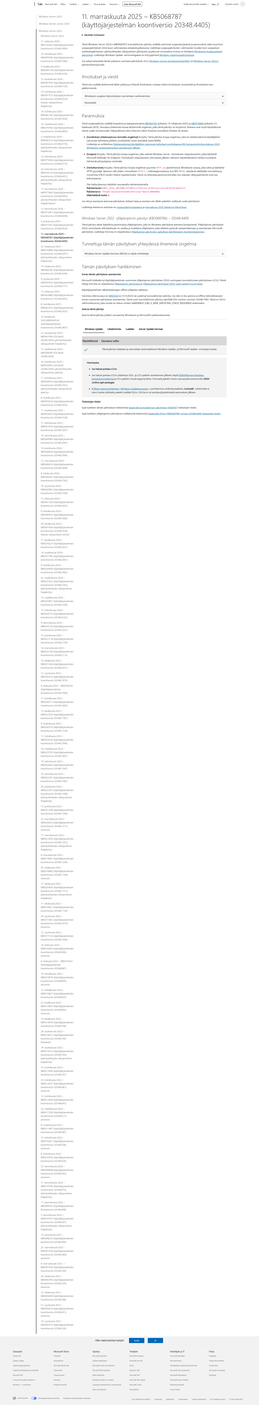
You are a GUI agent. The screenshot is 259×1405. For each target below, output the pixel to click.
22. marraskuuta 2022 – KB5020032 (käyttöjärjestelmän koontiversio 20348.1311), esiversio (57, 824)
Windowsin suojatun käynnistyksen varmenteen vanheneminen (117, 96)
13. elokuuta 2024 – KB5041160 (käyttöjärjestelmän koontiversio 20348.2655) (57, 502)
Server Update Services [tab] (151, 328)
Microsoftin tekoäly (136, 1356)
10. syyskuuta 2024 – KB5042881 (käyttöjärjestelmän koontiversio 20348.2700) (57, 489)
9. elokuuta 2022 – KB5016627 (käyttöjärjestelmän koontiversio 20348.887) (57, 964)
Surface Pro (17, 1356)
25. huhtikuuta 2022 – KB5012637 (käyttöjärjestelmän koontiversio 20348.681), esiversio (57, 1085)
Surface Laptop (18, 1361)
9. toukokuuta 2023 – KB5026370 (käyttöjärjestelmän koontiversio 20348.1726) (57, 727)
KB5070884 (197, 123)
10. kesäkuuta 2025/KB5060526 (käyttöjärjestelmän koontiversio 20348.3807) (54, 322)
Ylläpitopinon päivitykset (127, 283)
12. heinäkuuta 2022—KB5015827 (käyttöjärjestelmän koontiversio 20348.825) (57, 993)
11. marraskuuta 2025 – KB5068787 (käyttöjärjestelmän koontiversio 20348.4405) (57, 237)
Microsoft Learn (176, 1361)
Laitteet (85, 4)
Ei (155, 1340)
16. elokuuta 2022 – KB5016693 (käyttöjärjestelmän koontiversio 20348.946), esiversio (57, 950)
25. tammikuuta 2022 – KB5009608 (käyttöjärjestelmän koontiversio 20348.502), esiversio (57, 1172)
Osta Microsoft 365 (132, 4)
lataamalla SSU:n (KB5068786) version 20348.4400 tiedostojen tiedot (184, 413)
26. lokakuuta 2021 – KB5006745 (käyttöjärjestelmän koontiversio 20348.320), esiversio (57, 1281)
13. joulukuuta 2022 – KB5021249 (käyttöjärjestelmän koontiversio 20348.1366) (57, 810)
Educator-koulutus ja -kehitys (103, 1380)
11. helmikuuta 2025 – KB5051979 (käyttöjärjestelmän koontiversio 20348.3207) (57, 426)
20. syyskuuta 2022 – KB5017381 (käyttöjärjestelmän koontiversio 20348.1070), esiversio (57, 921)
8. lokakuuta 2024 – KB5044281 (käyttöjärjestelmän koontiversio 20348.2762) (57, 477)
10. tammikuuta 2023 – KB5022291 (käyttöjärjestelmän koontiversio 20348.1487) (57, 777)
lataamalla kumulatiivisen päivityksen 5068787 (153, 407)
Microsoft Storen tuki (61, 1365)
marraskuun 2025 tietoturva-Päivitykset (165, 207)
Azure (132, 1365)
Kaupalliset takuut (60, 1385)
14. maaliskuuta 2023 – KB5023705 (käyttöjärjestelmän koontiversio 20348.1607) (57, 752)
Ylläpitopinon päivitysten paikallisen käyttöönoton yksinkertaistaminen (167, 231)
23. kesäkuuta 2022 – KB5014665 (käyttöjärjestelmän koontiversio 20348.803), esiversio (57, 1008)
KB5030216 (115, 295)
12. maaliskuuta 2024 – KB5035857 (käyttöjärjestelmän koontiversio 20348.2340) (57, 601)
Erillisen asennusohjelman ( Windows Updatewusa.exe (120, 388)
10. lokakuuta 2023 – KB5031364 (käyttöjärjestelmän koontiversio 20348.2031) (57, 664)
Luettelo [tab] (130, 328)
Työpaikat (212, 1356)
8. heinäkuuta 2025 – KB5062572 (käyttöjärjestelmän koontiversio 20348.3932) (57, 307)
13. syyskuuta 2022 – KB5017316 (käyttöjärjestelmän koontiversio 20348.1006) (57, 936)
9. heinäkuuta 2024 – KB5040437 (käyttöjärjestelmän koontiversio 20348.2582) (57, 514)
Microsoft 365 (51, 4)
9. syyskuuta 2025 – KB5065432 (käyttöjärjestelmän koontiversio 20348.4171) (57, 282)
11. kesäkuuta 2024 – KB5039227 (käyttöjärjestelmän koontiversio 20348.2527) (57, 543)
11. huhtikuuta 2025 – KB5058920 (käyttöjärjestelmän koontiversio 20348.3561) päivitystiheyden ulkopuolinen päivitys (57, 385)
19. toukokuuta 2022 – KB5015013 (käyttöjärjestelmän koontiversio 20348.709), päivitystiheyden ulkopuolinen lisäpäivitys (57, 1054)
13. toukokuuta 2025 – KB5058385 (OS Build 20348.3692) (52, 352)
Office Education (98, 1375)
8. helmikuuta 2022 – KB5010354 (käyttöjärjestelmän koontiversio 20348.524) (57, 1157)
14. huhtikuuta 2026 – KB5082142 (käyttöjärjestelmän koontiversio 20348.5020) (57, 115)
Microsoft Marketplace (178, 1375)
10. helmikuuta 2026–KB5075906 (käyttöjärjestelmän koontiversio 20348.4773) (57, 160)
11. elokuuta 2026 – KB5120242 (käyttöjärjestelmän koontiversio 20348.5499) (57, 45)
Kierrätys (57, 1380)
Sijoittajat (212, 1375)
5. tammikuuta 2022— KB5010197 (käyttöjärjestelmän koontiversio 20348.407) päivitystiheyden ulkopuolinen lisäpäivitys (57, 1222)
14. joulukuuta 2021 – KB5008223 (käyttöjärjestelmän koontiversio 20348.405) (57, 1238)
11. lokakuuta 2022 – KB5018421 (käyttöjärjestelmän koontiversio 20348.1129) (57, 907)
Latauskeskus (58, 1361)
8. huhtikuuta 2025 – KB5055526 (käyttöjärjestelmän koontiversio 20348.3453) (57, 401)
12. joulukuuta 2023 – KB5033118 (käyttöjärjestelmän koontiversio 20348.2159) (57, 639)
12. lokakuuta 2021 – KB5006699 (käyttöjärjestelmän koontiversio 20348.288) (57, 1296)
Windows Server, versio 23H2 (54, 23)
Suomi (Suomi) (22, 1398)
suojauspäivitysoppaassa (129, 207)
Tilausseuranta (59, 1375)
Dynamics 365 (135, 1370)
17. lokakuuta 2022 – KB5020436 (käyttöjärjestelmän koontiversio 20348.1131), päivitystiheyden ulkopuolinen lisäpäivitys (57, 891)
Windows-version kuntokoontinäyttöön (169, 61)
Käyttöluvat (170, 1399)
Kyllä (136, 1340)
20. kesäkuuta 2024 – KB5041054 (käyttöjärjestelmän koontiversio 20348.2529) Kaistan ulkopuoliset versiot (57, 529)
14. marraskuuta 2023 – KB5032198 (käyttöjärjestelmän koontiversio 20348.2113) (57, 651)
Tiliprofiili (57, 1356)
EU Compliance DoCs (218, 1399)
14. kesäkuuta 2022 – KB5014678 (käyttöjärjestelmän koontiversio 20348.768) (57, 1022)
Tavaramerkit (183, 1399)
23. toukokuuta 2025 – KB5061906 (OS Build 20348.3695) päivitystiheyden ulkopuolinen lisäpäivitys (56, 338)
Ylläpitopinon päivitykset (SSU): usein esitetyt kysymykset (172, 283)
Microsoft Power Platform (179, 1380)
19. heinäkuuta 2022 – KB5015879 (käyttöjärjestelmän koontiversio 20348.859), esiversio (57, 979)
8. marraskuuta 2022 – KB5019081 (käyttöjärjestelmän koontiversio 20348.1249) (57, 858)
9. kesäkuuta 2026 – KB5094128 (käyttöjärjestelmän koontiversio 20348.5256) (57, 70)
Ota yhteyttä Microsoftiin (141, 1399)
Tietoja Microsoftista (216, 1361)
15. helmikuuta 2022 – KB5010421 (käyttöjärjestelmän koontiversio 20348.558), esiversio (57, 1143)
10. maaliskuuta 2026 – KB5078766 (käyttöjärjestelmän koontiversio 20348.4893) (57, 127)
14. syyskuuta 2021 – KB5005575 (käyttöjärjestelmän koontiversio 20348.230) (57, 1324)
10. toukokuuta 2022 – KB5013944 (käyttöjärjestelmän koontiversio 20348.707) (57, 1071)
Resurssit (113, 4)
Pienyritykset (134, 1389)
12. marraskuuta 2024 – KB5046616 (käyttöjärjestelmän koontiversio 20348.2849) (57, 464)
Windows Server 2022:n (206, 61)
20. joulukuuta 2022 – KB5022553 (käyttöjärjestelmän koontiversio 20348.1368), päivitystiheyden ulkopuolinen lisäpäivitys (57, 793)
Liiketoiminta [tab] (114, 328)
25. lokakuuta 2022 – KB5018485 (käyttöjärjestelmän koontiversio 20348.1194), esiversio (57, 873)
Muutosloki (90, 102)
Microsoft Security (136, 1361)
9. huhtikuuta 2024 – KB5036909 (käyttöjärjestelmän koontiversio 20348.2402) (57, 568)
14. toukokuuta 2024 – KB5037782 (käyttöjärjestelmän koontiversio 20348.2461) (57, 556)
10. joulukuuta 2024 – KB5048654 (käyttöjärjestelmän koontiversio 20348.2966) (57, 451)
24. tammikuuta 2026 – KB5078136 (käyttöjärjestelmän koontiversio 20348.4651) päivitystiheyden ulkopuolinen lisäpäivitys (57, 176)
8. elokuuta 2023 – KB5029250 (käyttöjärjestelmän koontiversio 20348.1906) (57, 689)
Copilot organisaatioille (21, 1365)
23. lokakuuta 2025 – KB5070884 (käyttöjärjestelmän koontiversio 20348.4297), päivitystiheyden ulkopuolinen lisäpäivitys (57, 253)
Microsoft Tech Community (180, 1370)
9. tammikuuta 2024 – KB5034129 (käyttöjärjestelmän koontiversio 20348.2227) (57, 626)
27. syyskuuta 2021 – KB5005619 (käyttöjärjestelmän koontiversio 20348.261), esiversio (57, 1310)
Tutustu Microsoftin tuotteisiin (24, 1380)
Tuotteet (73, 4)
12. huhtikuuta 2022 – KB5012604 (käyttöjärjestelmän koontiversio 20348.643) (57, 1099)
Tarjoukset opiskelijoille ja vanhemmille (106, 1385)
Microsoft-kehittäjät (177, 1356)
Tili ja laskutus (100, 4)
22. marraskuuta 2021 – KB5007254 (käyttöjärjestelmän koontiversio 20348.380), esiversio (57, 1253)
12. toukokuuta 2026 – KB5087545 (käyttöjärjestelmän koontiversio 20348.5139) (57, 82)
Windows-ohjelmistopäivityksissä (176, 55)
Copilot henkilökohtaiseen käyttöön (26, 1370)
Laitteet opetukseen (99, 1361)
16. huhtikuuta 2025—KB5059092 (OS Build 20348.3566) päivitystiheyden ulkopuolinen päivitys (56, 367)
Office (62, 4)
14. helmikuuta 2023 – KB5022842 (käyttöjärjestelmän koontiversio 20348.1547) (57, 765)
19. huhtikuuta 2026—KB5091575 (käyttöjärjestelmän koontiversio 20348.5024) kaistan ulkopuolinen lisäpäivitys (57, 99)
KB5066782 (151, 123)
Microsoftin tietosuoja (217, 1370)
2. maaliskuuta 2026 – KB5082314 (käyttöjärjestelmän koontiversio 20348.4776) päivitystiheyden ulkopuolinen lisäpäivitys (57, 144)
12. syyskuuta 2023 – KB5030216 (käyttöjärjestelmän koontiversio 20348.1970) (57, 676)
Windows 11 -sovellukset (22, 1385)
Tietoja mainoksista (199, 1399)
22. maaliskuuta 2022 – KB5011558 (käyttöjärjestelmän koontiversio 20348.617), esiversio (57, 1114)
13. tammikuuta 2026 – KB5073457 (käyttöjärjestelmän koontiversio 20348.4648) (57, 212)
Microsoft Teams (136, 1385)
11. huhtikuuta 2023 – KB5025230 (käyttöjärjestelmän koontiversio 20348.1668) (57, 739)
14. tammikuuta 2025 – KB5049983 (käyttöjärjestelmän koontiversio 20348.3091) (57, 439)
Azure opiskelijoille (99, 1389)
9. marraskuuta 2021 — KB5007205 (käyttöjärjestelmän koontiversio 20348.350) (57, 1267)
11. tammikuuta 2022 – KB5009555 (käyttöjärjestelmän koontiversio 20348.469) (57, 1206)
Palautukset (58, 1370)
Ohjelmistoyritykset (177, 1385)
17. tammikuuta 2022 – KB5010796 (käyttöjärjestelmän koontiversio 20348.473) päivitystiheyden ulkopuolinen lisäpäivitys (57, 1189)
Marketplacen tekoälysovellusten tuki (183, 1365)
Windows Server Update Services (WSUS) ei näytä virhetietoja (117, 253)
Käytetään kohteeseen (94, 34)
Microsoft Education (99, 1356)
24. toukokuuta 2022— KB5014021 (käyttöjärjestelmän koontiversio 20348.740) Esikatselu (57, 1037)
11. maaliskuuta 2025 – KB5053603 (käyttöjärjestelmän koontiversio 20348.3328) (57, 414)
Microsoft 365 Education (101, 1370)
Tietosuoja (158, 1399)
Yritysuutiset (213, 1365)
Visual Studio (175, 1389)
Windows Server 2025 (50, 16)
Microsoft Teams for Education (103, 1365)
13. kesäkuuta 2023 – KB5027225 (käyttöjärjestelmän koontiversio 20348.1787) (57, 714)
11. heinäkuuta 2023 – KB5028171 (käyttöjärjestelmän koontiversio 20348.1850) (57, 702)
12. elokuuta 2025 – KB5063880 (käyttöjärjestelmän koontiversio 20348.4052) (57, 295)
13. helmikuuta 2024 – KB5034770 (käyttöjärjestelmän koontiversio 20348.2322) (57, 613)
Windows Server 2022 (50, 30)
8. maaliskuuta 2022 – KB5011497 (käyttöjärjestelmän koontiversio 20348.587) (57, 1128)
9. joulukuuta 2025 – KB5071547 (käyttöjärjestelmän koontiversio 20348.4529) (57, 225)
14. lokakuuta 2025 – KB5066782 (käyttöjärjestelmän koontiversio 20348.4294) (57, 270)
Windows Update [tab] (94, 328)
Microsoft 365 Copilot (137, 1380)
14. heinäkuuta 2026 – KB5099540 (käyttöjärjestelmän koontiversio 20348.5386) (57, 57)
